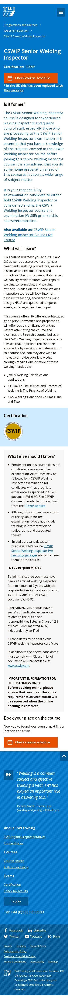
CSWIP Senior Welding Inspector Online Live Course (29, 234)
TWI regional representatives (25, 837)
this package (13, 90)
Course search (14, 861)
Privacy (8, 946)
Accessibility (37, 961)
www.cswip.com (18, 665)
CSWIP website (35, 506)
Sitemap (53, 961)
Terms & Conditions (15, 961)
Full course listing (16, 867)
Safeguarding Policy (15, 951)
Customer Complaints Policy (20, 956)
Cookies (21, 946)
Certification (12, 884)
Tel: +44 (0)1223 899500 (24, 911)
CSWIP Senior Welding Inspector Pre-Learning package (32, 550)
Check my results (16, 891)
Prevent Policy (38, 946)
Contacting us (13, 843)
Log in (16, 901)
